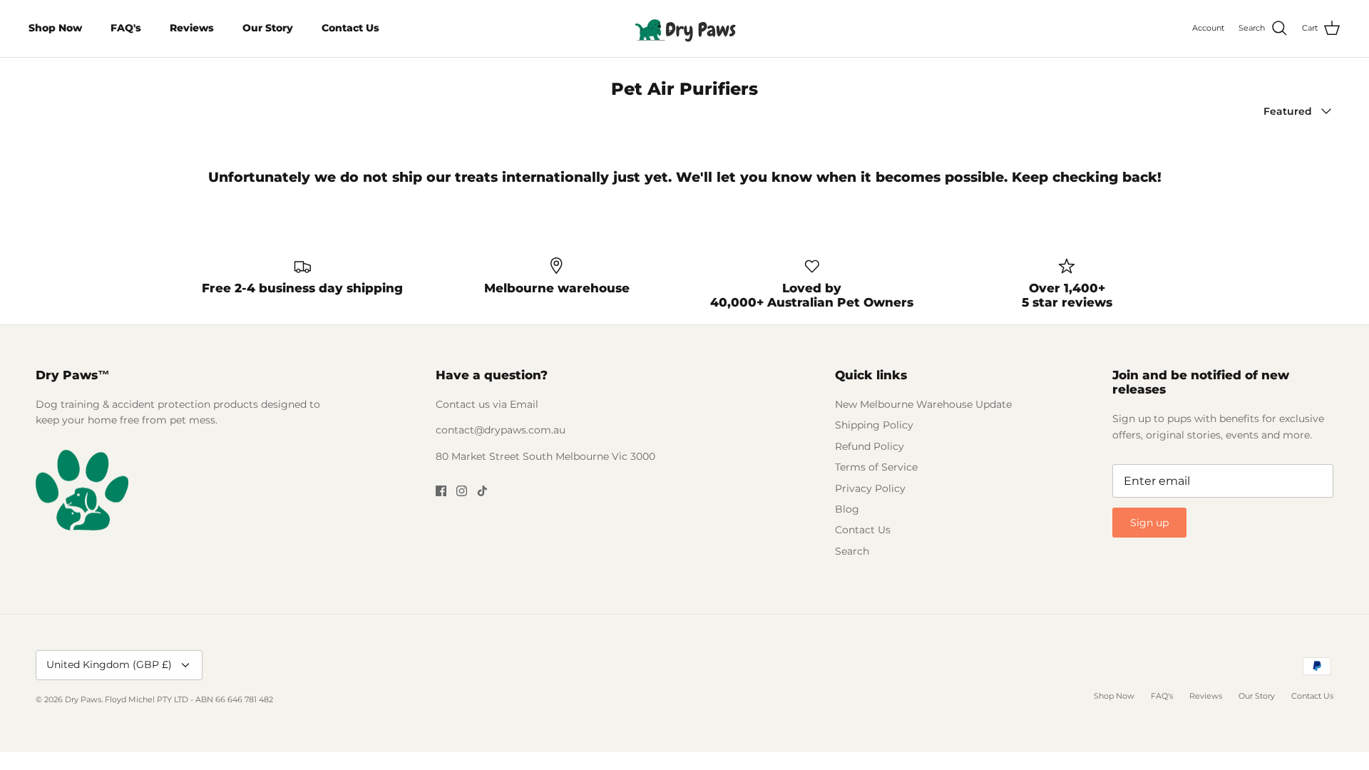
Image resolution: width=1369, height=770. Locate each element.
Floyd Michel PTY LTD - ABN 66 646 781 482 (189, 699)
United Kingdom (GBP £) (109, 664)
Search (852, 551)
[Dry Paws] (684, 28)
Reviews (192, 27)
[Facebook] (441, 491)
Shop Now (55, 27)
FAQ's (126, 27)
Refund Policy (869, 446)
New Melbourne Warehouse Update (923, 404)
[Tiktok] (482, 491)
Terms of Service (876, 467)
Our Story (267, 27)
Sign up (1149, 522)
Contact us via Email (487, 404)
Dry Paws (83, 699)
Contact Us (350, 27)
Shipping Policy (874, 425)
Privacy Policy (870, 488)
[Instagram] (461, 491)
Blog (847, 509)
